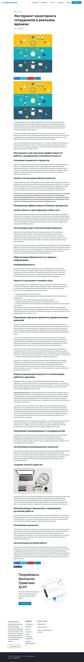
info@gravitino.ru (41, 624)
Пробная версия (25, 603)
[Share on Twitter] (17, 567)
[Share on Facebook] (14, 567)
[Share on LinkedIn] (21, 567)
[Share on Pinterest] (19, 567)
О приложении (35, 2)
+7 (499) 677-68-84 (41, 627)
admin (15, 28)
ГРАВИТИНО (16, 658)
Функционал (44, 2)
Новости (27, 634)
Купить (68, 2)
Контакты (52, 2)
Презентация (13, 646)
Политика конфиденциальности (30, 643)
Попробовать (76, 2)
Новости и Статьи (18, 11)
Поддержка (61, 2)
